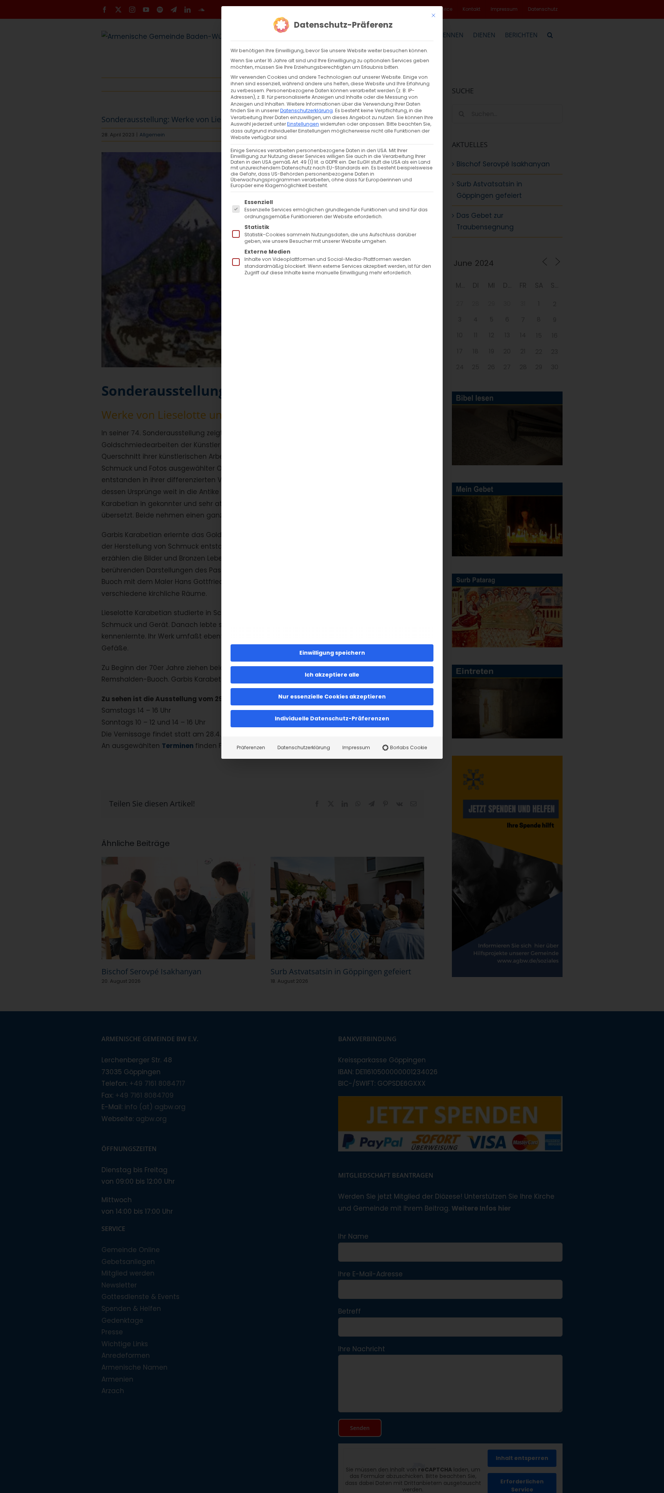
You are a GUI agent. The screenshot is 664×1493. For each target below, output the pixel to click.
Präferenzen (251, 747)
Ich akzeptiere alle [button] (332, 674)
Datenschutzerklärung (306, 110)
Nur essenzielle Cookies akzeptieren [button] (332, 696)
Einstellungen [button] (303, 124)
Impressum (356, 747)
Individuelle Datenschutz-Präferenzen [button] (332, 718)
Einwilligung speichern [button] (332, 653)
